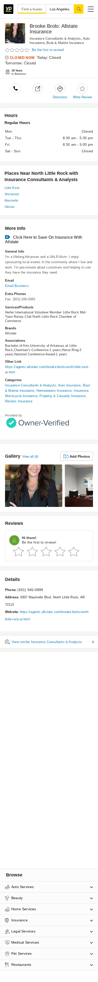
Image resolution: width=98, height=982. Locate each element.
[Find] (78, 8)
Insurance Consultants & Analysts (55, 38)
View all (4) (30, 456)
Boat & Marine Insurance (65, 43)
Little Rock (12, 188)
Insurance (81, 390)
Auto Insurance (69, 385)
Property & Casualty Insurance (62, 396)
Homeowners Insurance (54, 390)
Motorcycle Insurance (21, 396)
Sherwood (12, 194)
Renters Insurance (18, 401)
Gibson (10, 207)
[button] (91, 9)
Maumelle (12, 200)
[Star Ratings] (17, 50)
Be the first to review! (48, 50)
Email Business (17, 286)
